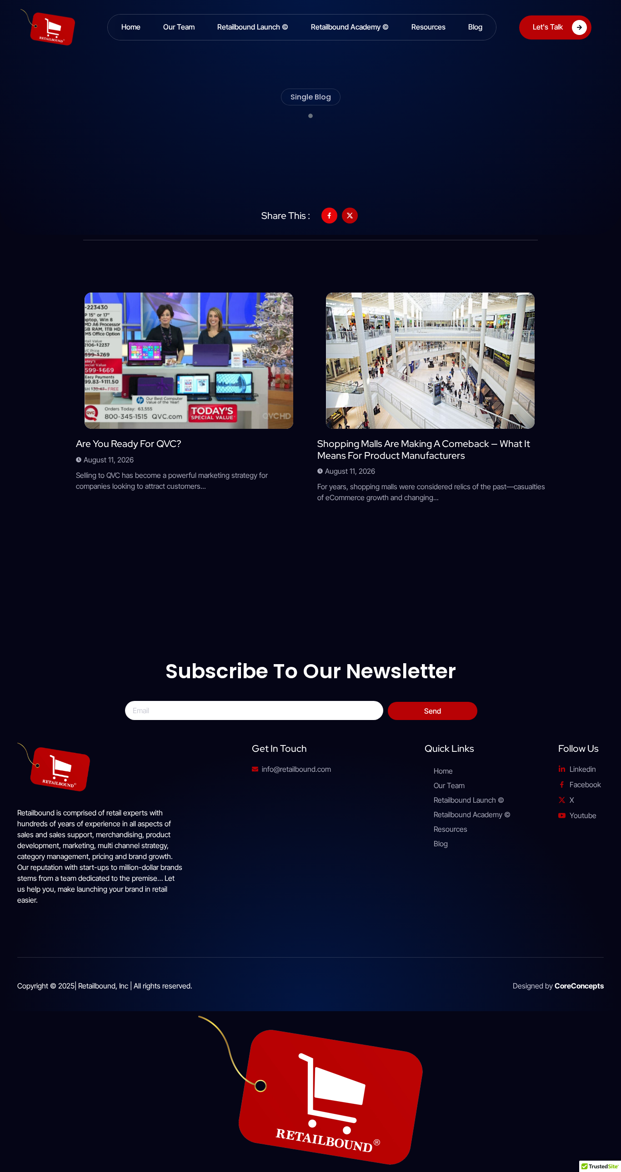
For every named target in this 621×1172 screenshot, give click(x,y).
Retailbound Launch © (252, 26)
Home (130, 26)
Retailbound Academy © (350, 26)
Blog (475, 26)
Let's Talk (548, 26)
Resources (428, 26)
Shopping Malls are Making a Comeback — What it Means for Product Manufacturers (423, 449)
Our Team (179, 26)
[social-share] (329, 215)
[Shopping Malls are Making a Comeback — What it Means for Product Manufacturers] (430, 361)
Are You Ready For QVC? (128, 443)
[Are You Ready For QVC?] (189, 361)
